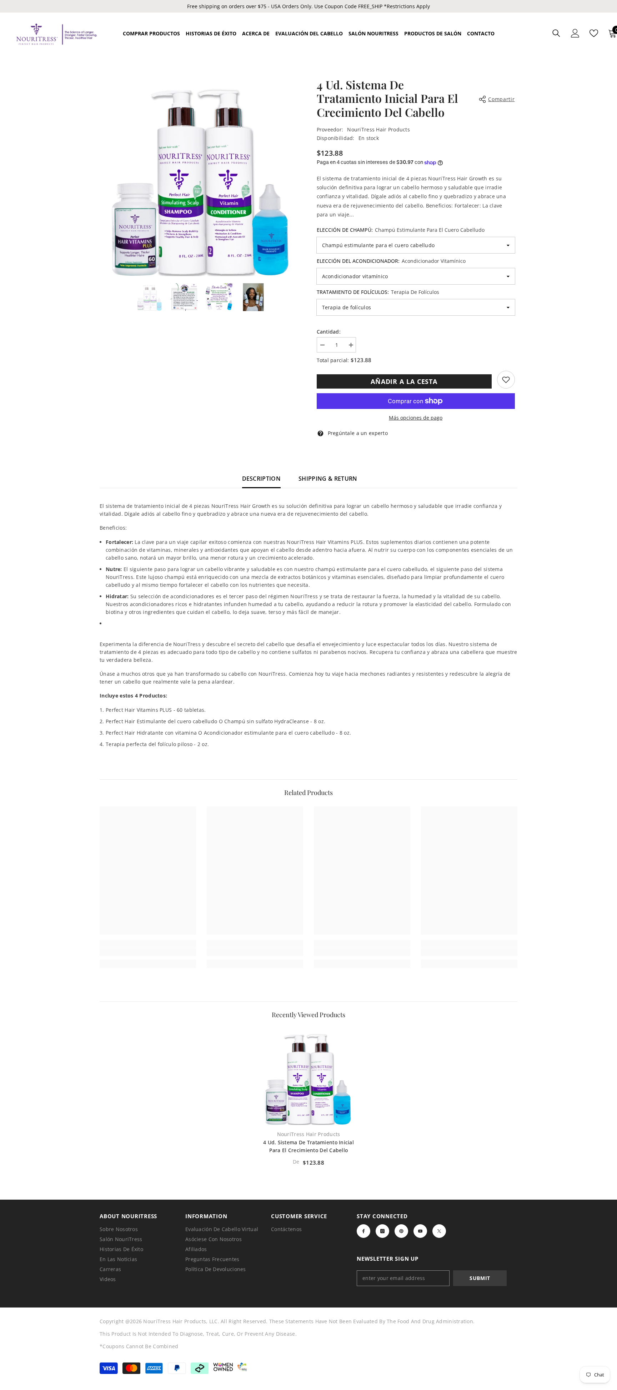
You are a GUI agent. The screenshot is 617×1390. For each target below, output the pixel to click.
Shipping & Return (328, 478)
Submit (480, 1278)
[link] (506, 380)
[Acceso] (575, 33)
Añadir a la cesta (404, 381)
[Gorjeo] (439, 1231)
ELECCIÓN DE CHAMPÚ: (401, 229)
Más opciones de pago (415, 417)
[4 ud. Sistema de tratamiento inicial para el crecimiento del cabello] (308, 1077)
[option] (201, 177)
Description (261, 478)
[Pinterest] (401, 1231)
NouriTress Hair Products (378, 129)
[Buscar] (556, 33)
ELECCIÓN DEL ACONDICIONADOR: (391, 261)
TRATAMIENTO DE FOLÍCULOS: (378, 292)
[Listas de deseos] (594, 33)
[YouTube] (420, 1231)
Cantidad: (329, 331)
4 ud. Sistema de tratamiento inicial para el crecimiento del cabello (308, 1146)
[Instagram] (382, 1231)
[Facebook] (363, 1231)
